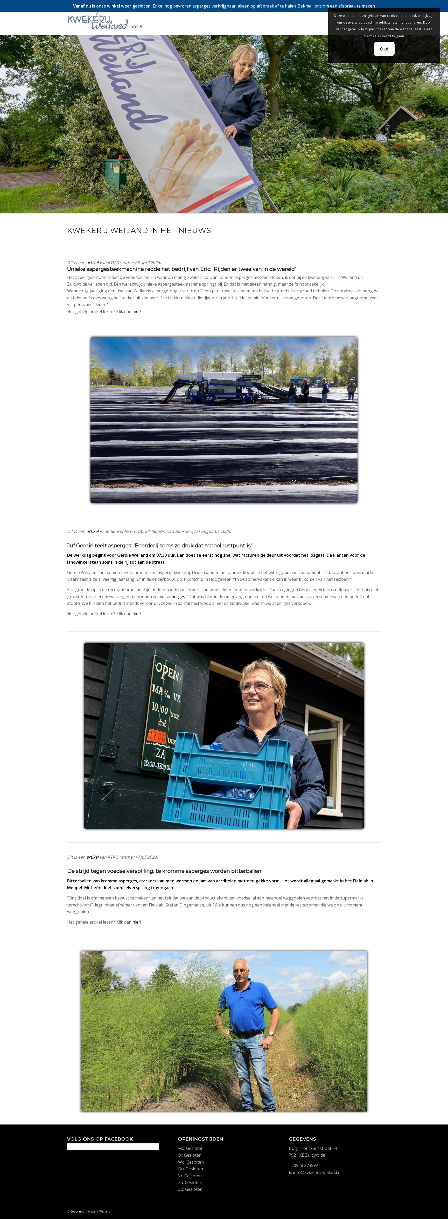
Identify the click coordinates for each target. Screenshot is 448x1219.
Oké (384, 49)
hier (136, 311)
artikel (92, 262)
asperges (176, 596)
